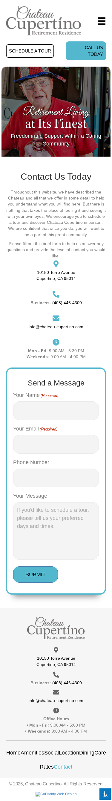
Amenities (32, 753)
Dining (86, 753)
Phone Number (31, 462)
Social (51, 753)
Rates (47, 767)
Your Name (35, 395)
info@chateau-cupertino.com (56, 326)
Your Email (35, 429)
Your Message (30, 496)
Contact (63, 767)
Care (100, 753)
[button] (30, 51)
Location (69, 753)
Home (13, 753)
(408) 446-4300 (67, 302)
